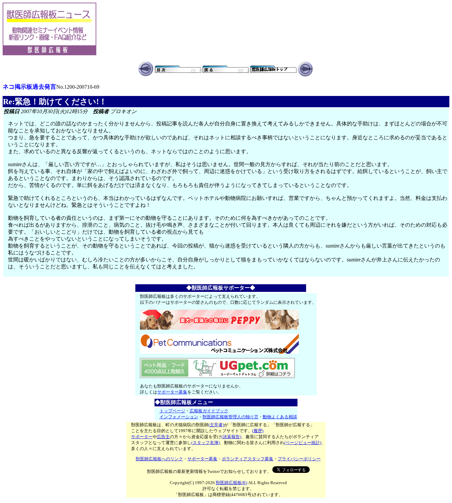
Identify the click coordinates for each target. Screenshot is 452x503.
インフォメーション (178, 416)
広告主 (163, 436)
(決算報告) (231, 436)
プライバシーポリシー (299, 458)
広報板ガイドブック (209, 410)
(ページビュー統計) (302, 442)
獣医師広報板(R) (231, 482)
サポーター (142, 436)
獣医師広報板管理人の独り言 (230, 416)
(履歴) (257, 430)
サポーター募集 (172, 391)
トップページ (172, 410)
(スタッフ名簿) (205, 442)
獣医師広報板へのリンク (159, 458)
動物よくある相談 (280, 416)
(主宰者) (216, 424)
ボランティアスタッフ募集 (247, 458)
